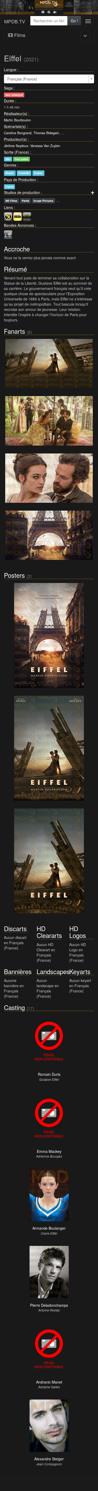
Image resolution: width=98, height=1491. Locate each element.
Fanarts (14, 331)
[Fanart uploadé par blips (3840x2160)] (49, 363)
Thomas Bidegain (46, 133)
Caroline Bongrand (17, 133)
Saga (8, 87)
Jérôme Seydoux (16, 145)
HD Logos (77, 932)
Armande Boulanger (49, 1228)
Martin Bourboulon (17, 120)
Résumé (15, 268)
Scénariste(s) (15, 126)
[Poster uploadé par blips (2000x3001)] (49, 635)
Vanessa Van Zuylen (45, 145)
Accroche (17, 248)
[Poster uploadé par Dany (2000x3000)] (49, 860)
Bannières (18, 971)
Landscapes (53, 971)
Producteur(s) (15, 139)
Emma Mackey (49, 1151)
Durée (9, 100)
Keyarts (79, 971)
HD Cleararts (49, 932)
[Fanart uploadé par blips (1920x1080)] (49, 478)
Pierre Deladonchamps (49, 1305)
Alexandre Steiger (49, 1458)
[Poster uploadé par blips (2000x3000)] (49, 748)
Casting (14, 1007)
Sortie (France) (16, 152)
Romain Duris (49, 1074)
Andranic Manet (49, 1382)
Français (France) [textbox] (22, 79)
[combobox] (49, 21)
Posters (14, 575)
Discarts (15, 928)
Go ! (74, 20)
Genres (10, 165)
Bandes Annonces (19, 225)
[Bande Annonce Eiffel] (8, 233)
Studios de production (22, 192)
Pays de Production (20, 179)
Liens (8, 207)
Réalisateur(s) (15, 113)
